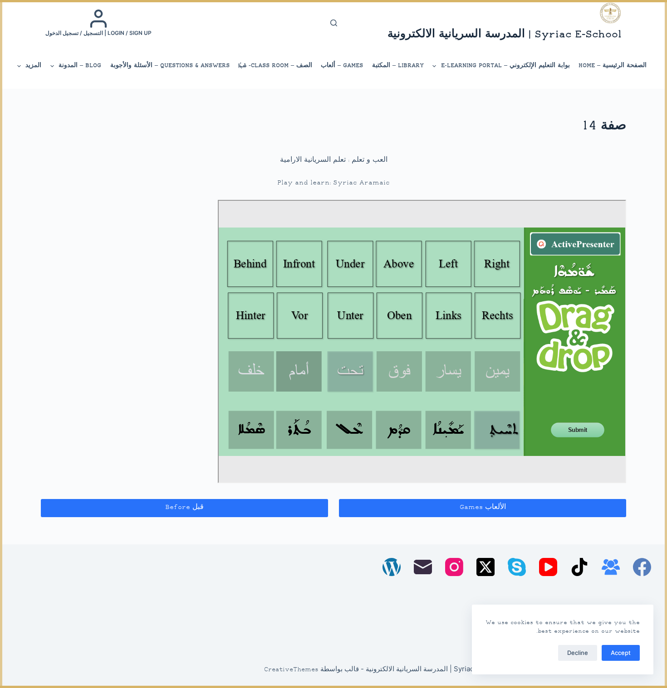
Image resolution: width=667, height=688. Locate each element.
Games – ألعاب (342, 65)
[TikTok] (579, 567)
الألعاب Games (483, 507)
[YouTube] (548, 567)
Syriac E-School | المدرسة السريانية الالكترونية (504, 35)
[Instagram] (454, 567)
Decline (577, 652)
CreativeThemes (291, 669)
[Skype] (517, 567)
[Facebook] (642, 567)
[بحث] (333, 22)
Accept (621, 652)
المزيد (33, 65)
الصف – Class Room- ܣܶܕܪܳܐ (275, 65)
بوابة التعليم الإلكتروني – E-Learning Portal (505, 65)
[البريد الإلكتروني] (423, 567)
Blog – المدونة (80, 65)
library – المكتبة (398, 65)
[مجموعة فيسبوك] (611, 567)
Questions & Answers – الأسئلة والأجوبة (170, 65)
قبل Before (184, 507)
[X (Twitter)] (485, 567)
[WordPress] (392, 567)
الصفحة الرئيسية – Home (613, 65)
